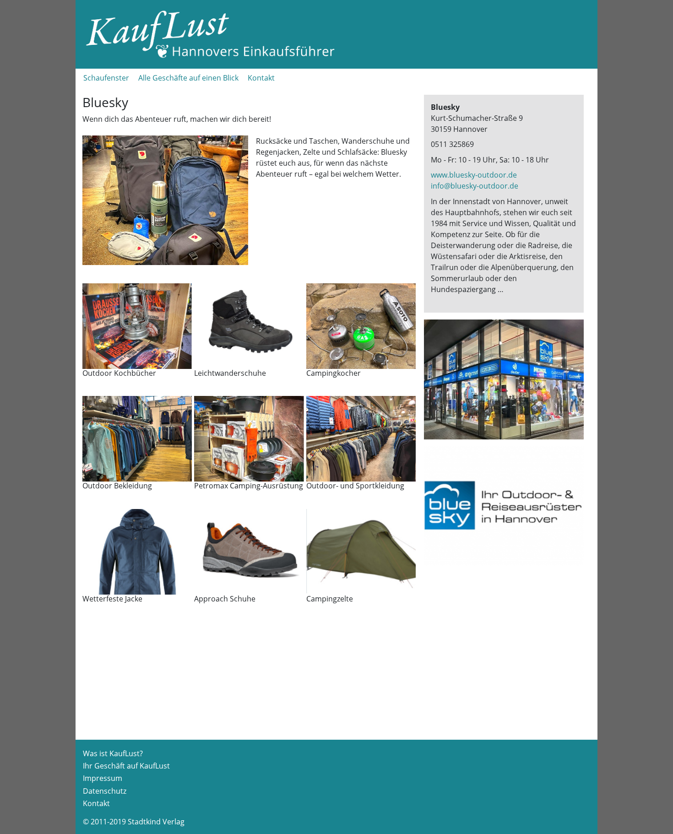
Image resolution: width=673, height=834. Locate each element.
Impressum (102, 778)
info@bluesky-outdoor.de (474, 186)
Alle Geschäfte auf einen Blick (188, 78)
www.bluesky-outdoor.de (474, 175)
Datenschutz (104, 791)
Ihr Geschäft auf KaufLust (126, 766)
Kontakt (261, 78)
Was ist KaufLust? (113, 753)
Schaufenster (106, 78)
